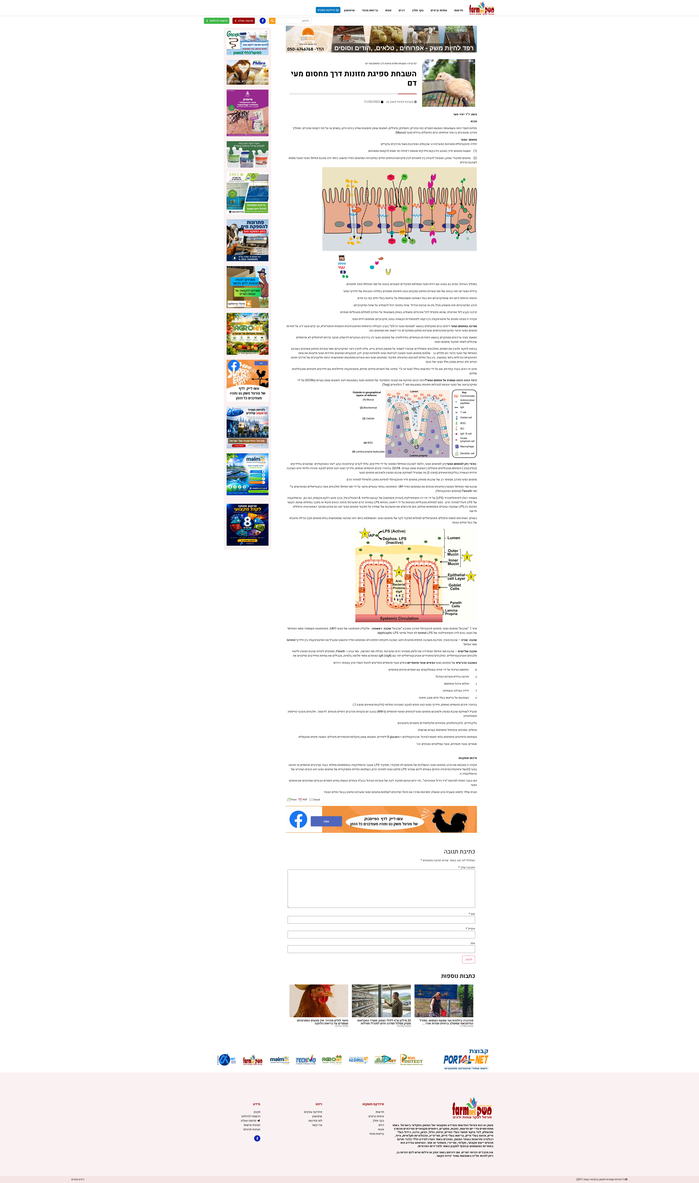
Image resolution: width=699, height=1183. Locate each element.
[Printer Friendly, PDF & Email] (303, 799)
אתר (472, 943)
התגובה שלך (466, 867)
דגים (402, 10)
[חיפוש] (272, 21)
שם (472, 914)
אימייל (470, 928)
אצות (388, 10)
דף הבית (412, 63)
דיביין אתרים (77, 1179)
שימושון (349, 10)
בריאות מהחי (370, 10)
